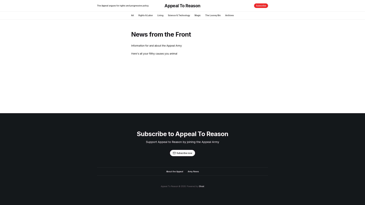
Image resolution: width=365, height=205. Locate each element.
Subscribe (261, 5)
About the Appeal (174, 171)
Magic (198, 15)
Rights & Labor (145, 15)
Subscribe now (184, 153)
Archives (229, 15)
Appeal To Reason (182, 6)
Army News (193, 171)
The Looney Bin (213, 15)
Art (132, 15)
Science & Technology (179, 15)
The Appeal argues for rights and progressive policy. (123, 5)
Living (160, 15)
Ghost (201, 186)
